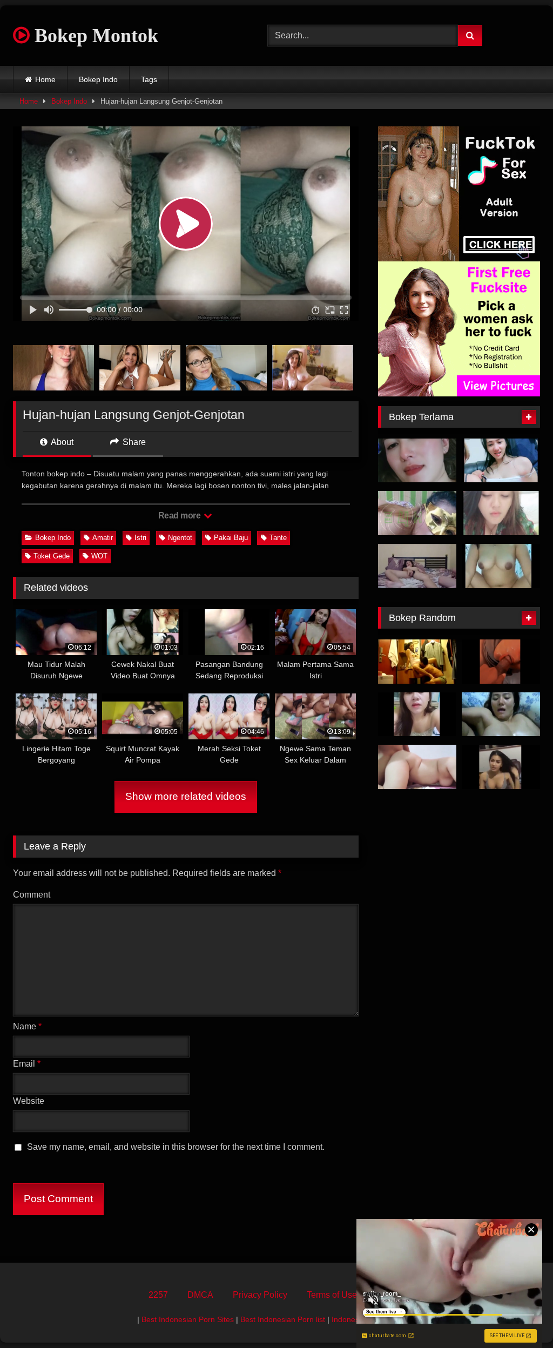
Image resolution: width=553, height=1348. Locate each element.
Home (45, 79)
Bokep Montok (94, 35)
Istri (140, 538)
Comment (31, 894)
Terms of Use (332, 1294)
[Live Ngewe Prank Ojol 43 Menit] (501, 566)
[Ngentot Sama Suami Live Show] (501, 513)
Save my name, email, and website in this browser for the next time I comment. (176, 1146)
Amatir (102, 538)
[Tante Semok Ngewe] (417, 513)
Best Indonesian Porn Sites (187, 1319)
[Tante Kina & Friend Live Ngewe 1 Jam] (501, 461)
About (61, 442)
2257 (158, 1294)
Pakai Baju (231, 538)
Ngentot (180, 538)
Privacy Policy (260, 1294)
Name (27, 1026)
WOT (99, 556)
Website (28, 1101)
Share (133, 442)
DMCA (200, 1294)
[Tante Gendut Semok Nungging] (417, 767)
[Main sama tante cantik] (417, 461)
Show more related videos (185, 796)
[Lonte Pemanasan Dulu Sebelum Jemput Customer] (501, 767)
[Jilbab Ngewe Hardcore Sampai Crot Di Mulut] (501, 661)
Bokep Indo (98, 79)
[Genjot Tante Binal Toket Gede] (501, 714)
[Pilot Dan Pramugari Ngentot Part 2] (417, 661)
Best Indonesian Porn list (282, 1319)
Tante (278, 538)
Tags (149, 79)
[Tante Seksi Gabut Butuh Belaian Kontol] (417, 714)
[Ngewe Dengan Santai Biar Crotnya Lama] (417, 566)
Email (27, 1063)
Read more (180, 515)
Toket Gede (51, 556)
